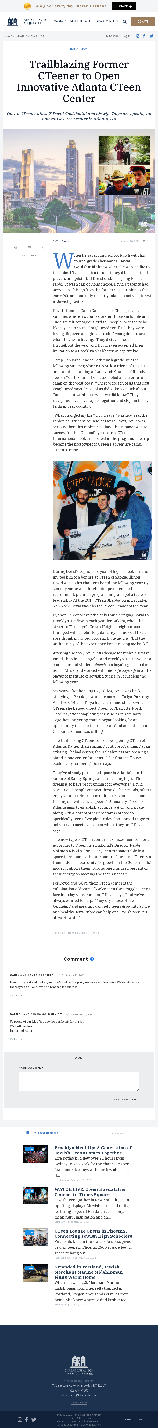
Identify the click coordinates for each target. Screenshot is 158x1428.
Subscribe (112, 36)
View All (118, 1133)
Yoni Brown (62, 241)
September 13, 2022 (82, 1014)
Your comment (31, 1068)
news (84, 49)
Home (74, 49)
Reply (17, 995)
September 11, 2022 (73, 975)
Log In (126, 36)
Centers (112, 21)
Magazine (61, 21)
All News (29, 255)
